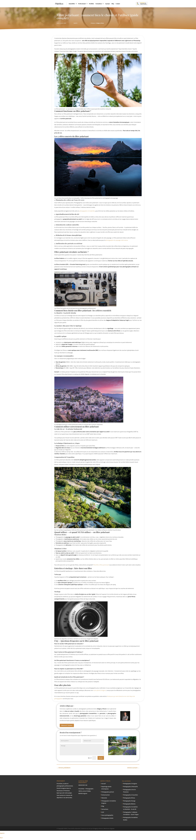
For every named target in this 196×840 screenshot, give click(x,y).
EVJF (102, 812)
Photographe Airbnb (107, 818)
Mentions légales (109, 828)
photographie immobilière (87, 211)
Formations (99, 3)
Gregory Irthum (98, 828)
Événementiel (105, 795)
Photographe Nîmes (129, 798)
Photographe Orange (129, 801)
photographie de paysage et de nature (117, 240)
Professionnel (82, 3)
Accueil (103, 783)
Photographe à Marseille (130, 786)
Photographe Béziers (129, 804)
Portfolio (91, 3)
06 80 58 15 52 (82, 785)
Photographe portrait (107, 792)
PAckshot (104, 798)
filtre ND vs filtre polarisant (101, 565)
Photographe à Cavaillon (130, 795)
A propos (107, 3)
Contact (118, 3)
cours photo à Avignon (99, 690)
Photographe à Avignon (130, 783)
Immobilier (72, 3)
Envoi (101, 758)
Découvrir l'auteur (66, 725)
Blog (113, 3)
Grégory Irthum (100, 23)
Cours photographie (107, 815)
